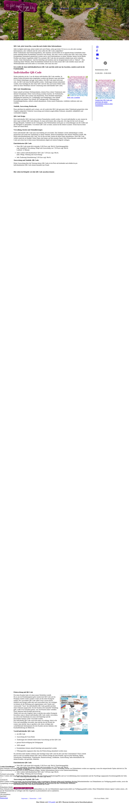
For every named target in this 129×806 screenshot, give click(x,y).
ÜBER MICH (64, 8)
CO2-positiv (52, 802)
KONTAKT (110, 8)
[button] (64, 796)
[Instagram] (97, 47)
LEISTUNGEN (76, 8)
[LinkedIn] (97, 58)
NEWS (100, 8)
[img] (64, 20)
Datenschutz (4, 798)
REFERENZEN (90, 8)
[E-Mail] (97, 54)
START (54, 8)
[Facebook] (97, 50)
